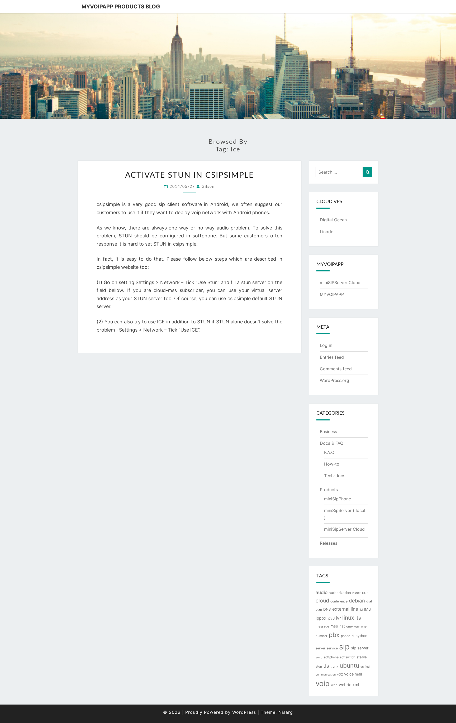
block (356, 593)
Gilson (208, 187)
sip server (359, 648)
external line (345, 609)
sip (344, 646)
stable (362, 657)
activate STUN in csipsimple (189, 175)
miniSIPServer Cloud (340, 282)
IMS (367, 609)
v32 (340, 674)
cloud (322, 600)
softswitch (347, 657)
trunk (334, 666)
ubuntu (349, 665)
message (322, 626)
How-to (331, 464)
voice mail (353, 674)
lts (358, 618)
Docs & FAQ (331, 443)
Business (328, 431)
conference (339, 601)
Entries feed (332, 357)
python (361, 636)
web (334, 685)
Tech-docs (334, 475)
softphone (331, 657)
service (332, 648)
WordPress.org (334, 380)
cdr (365, 592)
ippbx (321, 618)
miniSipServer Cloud (344, 529)
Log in (326, 345)
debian (357, 601)
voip (323, 683)
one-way (353, 626)
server (320, 648)
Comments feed (336, 368)
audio (321, 592)
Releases (328, 543)
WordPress (244, 712)
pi (353, 636)
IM (361, 609)
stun (319, 666)
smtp (319, 657)
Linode (326, 231)
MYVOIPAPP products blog (121, 6)
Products (329, 489)
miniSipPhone (337, 498)
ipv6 (331, 618)
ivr (338, 618)
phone (345, 636)
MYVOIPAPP (332, 294)
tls (326, 666)
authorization (340, 593)
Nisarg (285, 712)
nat (342, 626)
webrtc (345, 684)
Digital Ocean (333, 219)
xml (356, 684)
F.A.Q (329, 452)
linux (348, 617)
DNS (327, 609)
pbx (334, 635)
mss (334, 626)
